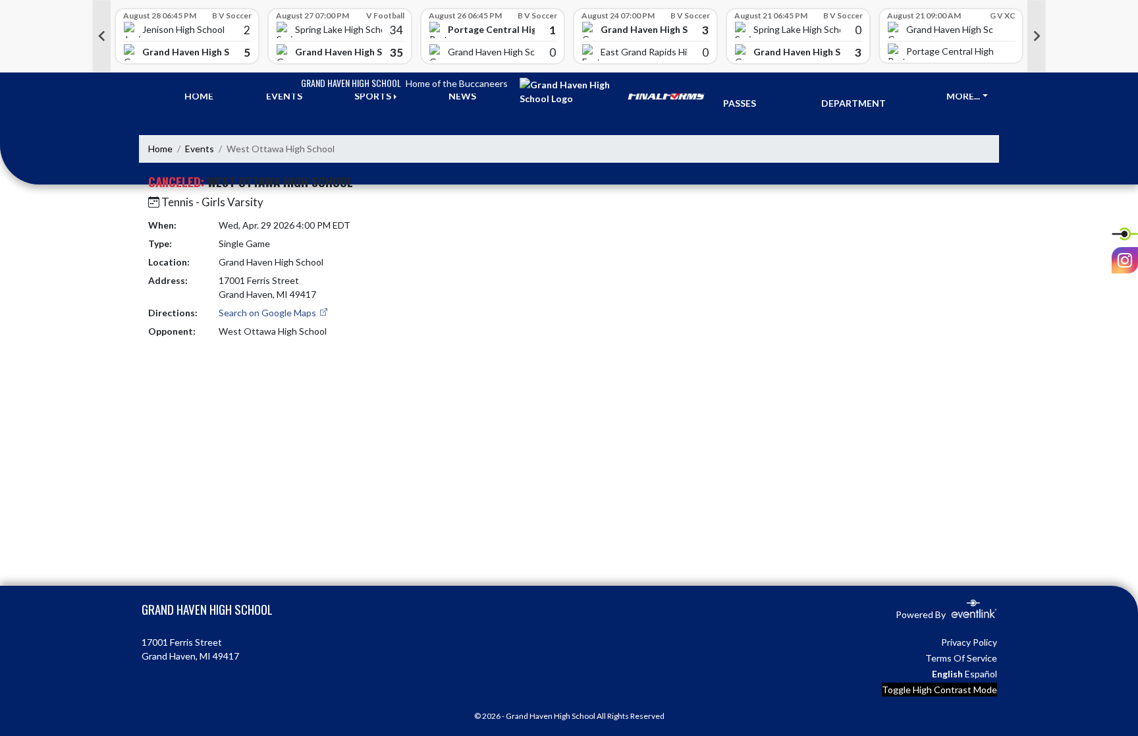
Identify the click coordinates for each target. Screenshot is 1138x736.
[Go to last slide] (101, 36)
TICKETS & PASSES (747, 96)
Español (981, 673)
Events (199, 148)
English (947, 673)
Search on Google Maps (268, 312)
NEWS (462, 95)
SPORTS (372, 95)
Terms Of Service (961, 658)
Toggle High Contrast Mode (939, 689)
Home (160, 148)
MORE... (963, 95)
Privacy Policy (969, 642)
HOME (198, 95)
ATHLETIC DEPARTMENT (853, 96)
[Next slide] (1036, 36)
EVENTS (284, 95)
